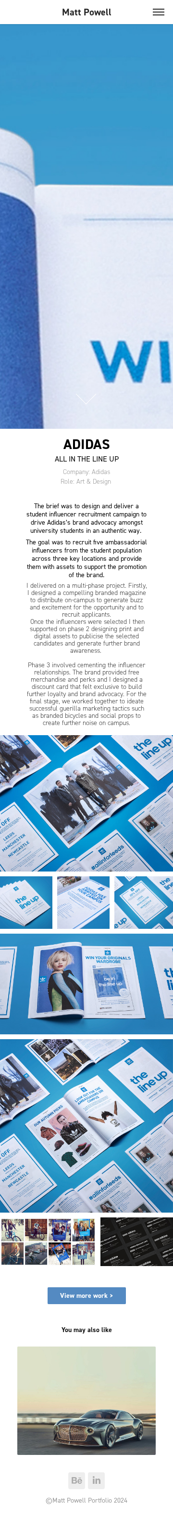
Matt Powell (86, 12)
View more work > (86, 1295)
